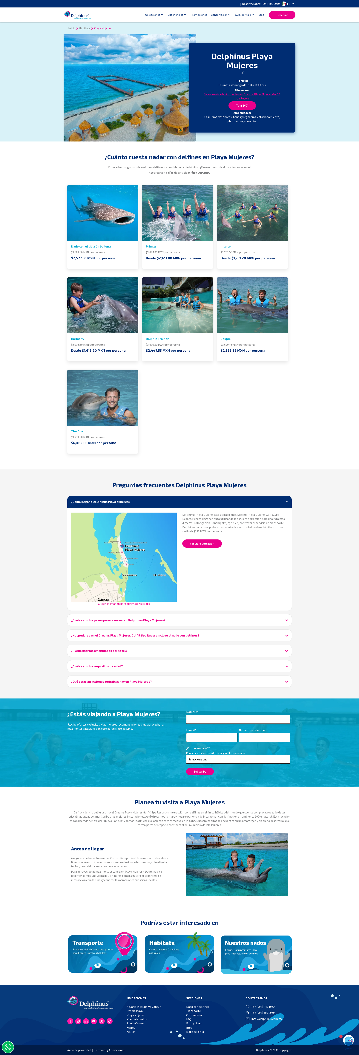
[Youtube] (94, 1021)
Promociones (199, 14)
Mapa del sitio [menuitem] (195, 1032)
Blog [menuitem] (189, 1027)
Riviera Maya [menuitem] (135, 1011)
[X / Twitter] (102, 1021)
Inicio (71, 28)
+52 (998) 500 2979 (263, 1012)
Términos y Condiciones (109, 1050)
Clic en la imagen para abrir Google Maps (124, 604)
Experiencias (175, 14)
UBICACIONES (136, 998)
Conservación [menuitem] (194, 1015)
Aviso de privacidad (79, 1050)
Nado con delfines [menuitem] (197, 1007)
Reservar (282, 15)
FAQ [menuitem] (188, 1019)
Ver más (103, 216)
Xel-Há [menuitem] (131, 1032)
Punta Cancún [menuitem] (136, 1023)
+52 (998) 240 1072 (263, 1007)
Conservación (219, 14)
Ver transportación (202, 543)
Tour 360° (242, 105)
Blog (261, 14)
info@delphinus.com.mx (266, 1019)
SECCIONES (194, 998)
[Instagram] (78, 1021)
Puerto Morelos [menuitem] (137, 1019)
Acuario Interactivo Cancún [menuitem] (144, 1007)
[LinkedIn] (86, 1021)
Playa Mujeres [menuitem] (135, 1015)
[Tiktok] (110, 1021)
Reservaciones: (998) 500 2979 (261, 4)
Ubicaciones (152, 14)
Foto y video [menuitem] (194, 1023)
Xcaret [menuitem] (131, 1027)
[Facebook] (70, 1021)
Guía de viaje (243, 14)
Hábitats (84, 28)
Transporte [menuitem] (193, 1011)
